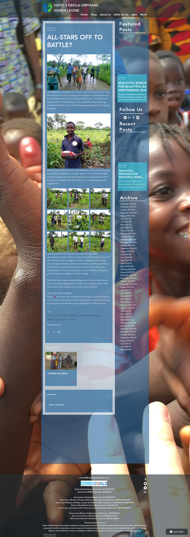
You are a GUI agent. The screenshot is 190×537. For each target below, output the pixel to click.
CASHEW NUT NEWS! (58, 373)
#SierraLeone (53, 315)
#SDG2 (64, 315)
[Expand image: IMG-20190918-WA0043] (100, 242)
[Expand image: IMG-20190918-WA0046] (57, 198)
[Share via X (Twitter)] (53, 332)
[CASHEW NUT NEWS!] (61, 361)
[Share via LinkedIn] (59, 332)
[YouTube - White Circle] (137, 117)
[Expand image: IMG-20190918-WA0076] (79, 220)
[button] (145, 17)
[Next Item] (143, 54)
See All (108, 348)
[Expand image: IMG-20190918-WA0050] (79, 141)
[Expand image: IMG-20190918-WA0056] (100, 220)
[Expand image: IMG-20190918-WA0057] (57, 242)
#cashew (72, 319)
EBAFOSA (52, 319)
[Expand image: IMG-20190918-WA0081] (79, 242)
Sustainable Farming (54, 325)
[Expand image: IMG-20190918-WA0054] (57, 220)
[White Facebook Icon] (133, 117)
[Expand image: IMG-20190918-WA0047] (79, 198)
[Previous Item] (121, 54)
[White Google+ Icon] (129, 117)
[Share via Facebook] (48, 332)
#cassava (62, 319)
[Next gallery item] (108, 141)
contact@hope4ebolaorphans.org (94, 478)
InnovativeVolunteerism (90, 315)
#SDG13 (73, 315)
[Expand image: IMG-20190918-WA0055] (100, 198)
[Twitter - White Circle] (125, 117)
